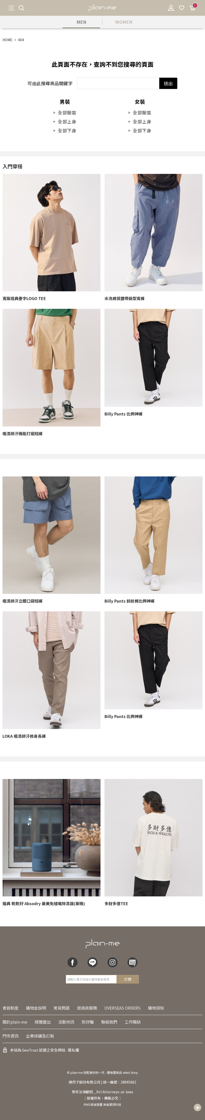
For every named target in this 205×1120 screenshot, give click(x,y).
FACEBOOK (73, 962)
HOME (7, 39)
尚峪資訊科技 (112, 1104)
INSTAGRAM (113, 962)
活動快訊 (66, 1022)
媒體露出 (43, 1022)
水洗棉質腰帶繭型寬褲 (124, 298)
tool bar (197, 1107)
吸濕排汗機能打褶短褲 (22, 433)
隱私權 (73, 1050)
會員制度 (10, 1008)
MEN (81, 22)
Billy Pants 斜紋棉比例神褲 (129, 601)
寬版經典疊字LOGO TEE (24, 298)
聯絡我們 (109, 1022)
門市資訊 (10, 1036)
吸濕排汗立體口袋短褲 (22, 601)
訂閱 (127, 979)
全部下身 (67, 130)
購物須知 (156, 1008)
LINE (93, 962)
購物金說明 (36, 1008)
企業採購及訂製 (40, 1036)
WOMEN (123, 22)
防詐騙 (88, 1022)
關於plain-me (14, 1022)
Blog (133, 962)
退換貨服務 (87, 1008)
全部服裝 (67, 112)
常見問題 (62, 1008)
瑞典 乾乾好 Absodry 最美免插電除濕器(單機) (43, 903)
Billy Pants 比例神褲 (123, 414)
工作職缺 (133, 1022)
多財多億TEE (116, 903)
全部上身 (67, 121)
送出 (168, 83)
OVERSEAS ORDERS (122, 1008)
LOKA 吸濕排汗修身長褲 (24, 736)
